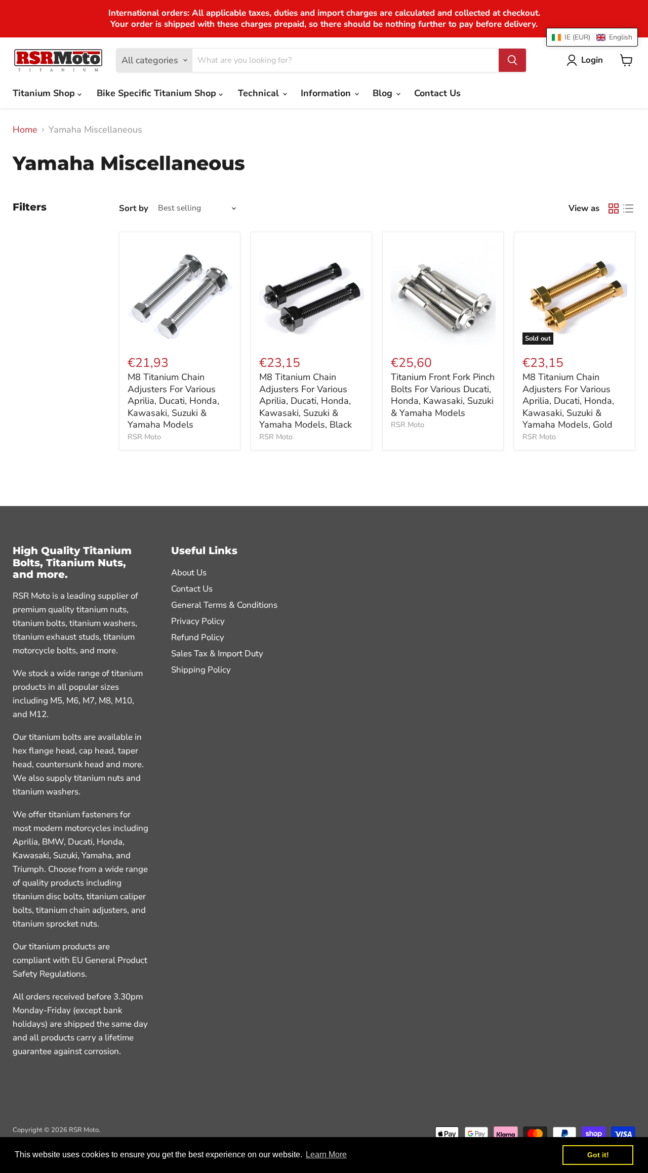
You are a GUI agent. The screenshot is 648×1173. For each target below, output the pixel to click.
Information (327, 93)
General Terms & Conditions (224, 605)
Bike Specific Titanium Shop (158, 93)
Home (25, 129)
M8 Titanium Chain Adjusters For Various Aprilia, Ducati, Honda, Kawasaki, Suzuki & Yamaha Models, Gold (568, 401)
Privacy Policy (198, 621)
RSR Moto (144, 437)
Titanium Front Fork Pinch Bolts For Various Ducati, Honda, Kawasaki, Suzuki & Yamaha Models (443, 395)
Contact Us (437, 93)
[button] (592, 37)
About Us (189, 572)
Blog (384, 93)
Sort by (133, 208)
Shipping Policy (201, 670)
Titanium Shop (45, 93)
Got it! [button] (598, 1155)
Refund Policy (197, 637)
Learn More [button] (326, 1154)
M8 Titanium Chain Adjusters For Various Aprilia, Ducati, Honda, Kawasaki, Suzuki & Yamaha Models (173, 401)
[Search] (512, 60)
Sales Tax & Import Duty (217, 653)
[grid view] (613, 208)
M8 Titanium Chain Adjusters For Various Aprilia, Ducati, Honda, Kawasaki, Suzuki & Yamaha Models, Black (305, 401)
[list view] (628, 208)
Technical (259, 93)
